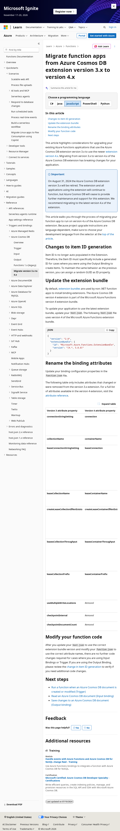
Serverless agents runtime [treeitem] (22, 214)
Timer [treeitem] (14, 403)
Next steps (53, 135)
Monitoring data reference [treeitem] (23, 443)
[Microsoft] (6, 27)
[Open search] (104, 27)
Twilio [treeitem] (14, 409)
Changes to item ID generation (64, 118)
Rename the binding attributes (64, 127)
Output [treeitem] (17, 259)
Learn (49, 46)
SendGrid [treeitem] (16, 380)
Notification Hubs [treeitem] (20, 363)
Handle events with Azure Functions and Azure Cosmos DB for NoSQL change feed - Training (79, 760)
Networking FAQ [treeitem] (17, 449)
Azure (59, 46)
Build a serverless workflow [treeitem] (20, 124)
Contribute (58, 824)
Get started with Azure (102, 35)
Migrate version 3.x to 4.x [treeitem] (26, 272)
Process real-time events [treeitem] (24, 117)
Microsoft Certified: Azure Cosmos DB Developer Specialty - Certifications (77, 779)
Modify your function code (61, 131)
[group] (81, 519)
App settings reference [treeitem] (21, 219)
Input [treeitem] (17, 253)
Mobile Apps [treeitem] (17, 358)
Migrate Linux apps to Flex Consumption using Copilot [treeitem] (25, 136)
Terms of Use (9, 828)
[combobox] (21, 49)
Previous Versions (29, 824)
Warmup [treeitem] (15, 415)
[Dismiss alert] (113, 6)
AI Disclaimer (9, 824)
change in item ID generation (84, 666)
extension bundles (69, 288)
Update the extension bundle (63, 123)
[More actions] (115, 46)
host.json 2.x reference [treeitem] (21, 432)
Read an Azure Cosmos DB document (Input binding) (82, 696)
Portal (82, 35)
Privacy (71, 824)
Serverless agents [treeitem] (20, 96)
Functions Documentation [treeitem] (19, 56)
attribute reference (56, 395)
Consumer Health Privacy (94, 824)
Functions (71, 46)
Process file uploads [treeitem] (21, 85)
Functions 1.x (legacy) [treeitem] (25, 265)
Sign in (112, 27)
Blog (44, 824)
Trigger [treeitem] (17, 248)
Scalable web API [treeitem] (20, 79)
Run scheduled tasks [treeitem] (22, 111)
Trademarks (26, 828)
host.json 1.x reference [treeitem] (21, 437)
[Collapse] (39, 43)
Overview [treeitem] (18, 242)
